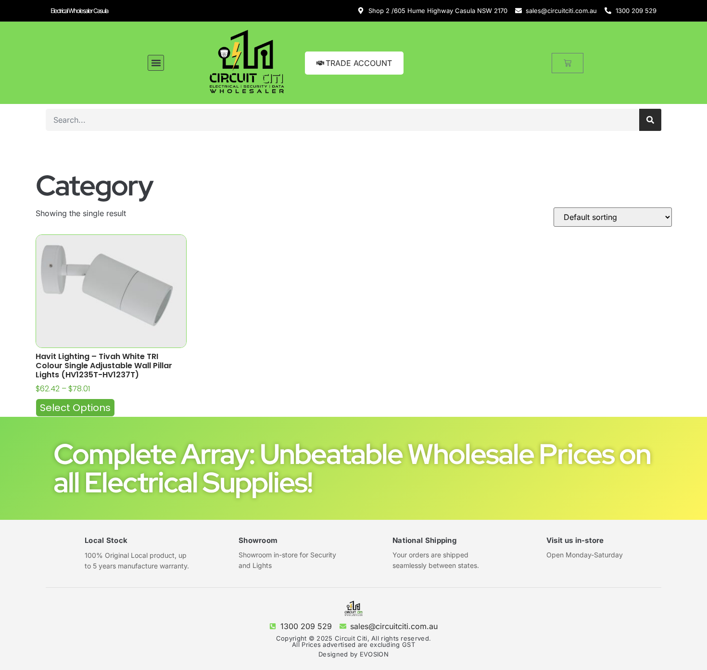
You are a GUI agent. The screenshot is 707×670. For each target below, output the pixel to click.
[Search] (650, 120)
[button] (156, 63)
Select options (75, 407)
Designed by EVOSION (353, 654)
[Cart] (567, 63)
